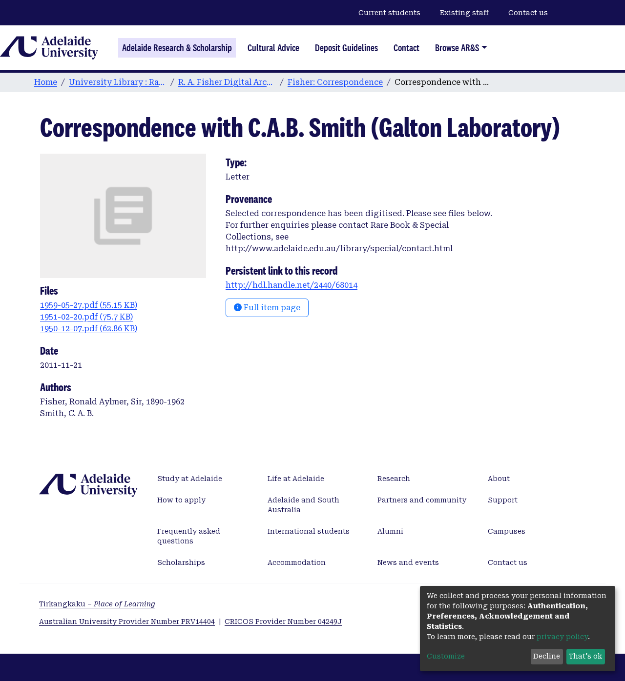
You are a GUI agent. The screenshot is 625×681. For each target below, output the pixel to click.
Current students (389, 13)
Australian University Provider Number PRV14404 (127, 621)
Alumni (390, 531)
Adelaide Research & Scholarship (177, 48)
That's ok (585, 656)
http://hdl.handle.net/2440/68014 (291, 285)
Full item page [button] (271, 307)
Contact (406, 48)
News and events (408, 562)
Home (45, 82)
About (499, 478)
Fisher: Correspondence (335, 82)
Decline (546, 656)
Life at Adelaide (296, 478)
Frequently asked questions (188, 536)
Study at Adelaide (189, 478)
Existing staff (464, 13)
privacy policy (562, 637)
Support (503, 500)
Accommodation (297, 562)
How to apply (181, 500)
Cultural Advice (273, 48)
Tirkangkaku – (97, 604)
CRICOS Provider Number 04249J (283, 621)
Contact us (528, 13)
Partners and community (421, 500)
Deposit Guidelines (346, 48)
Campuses (506, 531)
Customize (446, 656)
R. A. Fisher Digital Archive (227, 82)
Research (393, 478)
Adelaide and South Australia (303, 505)
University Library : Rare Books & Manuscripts (118, 82)
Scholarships (181, 562)
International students (309, 531)
